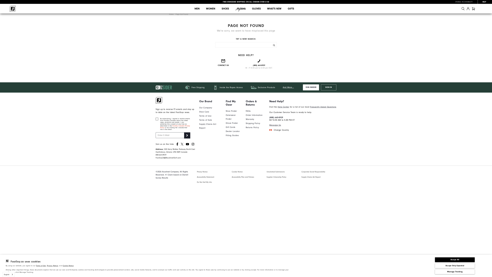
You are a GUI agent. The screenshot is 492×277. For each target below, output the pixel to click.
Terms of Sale (205, 120)
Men (197, 8)
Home (171, 14)
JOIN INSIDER (311, 87)
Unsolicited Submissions (276, 172)
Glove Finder (232, 123)
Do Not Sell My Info (204, 182)
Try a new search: (246, 39)
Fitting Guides (232, 135)
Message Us (275, 125)
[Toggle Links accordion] (210, 101)
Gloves (256, 8)
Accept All (454, 260)
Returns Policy (252, 127)
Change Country (281, 130)
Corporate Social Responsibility (313, 172)
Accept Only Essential (454, 266)
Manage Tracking (455, 272)
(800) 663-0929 (276, 117)
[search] (463, 8)
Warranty (250, 119)
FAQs (248, 111)
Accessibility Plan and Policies (243, 177)
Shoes (225, 8)
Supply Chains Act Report (311, 177)
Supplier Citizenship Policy (276, 177)
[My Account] (468, 8)
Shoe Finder (231, 111)
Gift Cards (230, 127)
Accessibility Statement (205, 177)
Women (210, 8)
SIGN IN (328, 87)
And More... (288, 87)
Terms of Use (41, 266)
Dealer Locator (233, 131)
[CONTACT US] (223, 62)
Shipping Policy (253, 123)
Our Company (205, 108)
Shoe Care (204, 112)
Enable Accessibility (464, 2)
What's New (274, 8)
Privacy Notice (52, 266)
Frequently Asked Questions (323, 107)
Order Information (254, 115)
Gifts (291, 8)
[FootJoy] (13, 9)
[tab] (473, 8)
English (6, 274)
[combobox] (9, 274)
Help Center (283, 107)
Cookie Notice (68, 266)
